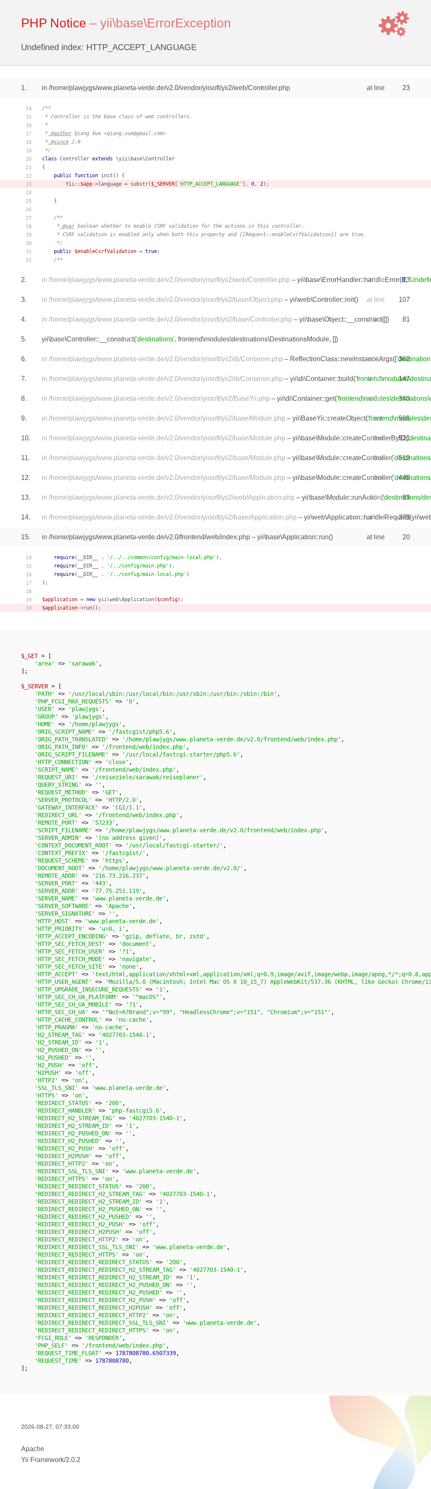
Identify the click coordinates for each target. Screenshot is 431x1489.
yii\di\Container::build (321, 378)
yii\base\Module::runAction (341, 497)
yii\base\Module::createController (342, 457)
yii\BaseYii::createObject (329, 418)
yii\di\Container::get (306, 398)
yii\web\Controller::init (322, 299)
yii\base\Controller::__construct (88, 339)
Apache (32, 1448)
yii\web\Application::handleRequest (357, 517)
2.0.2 (73, 1459)
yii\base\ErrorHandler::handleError (348, 279)
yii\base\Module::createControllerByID (349, 438)
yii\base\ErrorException (165, 23)
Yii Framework (42, 1459)
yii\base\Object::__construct (340, 319)
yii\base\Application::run (293, 537)
